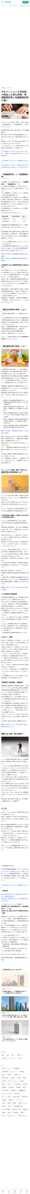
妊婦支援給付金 (18, 1106)
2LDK (4, 1081)
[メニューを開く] (2, 2)
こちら (8, 954)
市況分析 (4, 1058)
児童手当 (14, 1090)
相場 (4, 1112)
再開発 (25, 1109)
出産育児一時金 (17, 1109)
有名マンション (23, 1103)
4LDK (4, 1106)
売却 (8, 1055)
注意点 (13, 1078)
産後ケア (11, 1100)
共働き (4, 1100)
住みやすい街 (23, 1115)
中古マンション (7, 1068)
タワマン (10, 1084)
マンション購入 (7, 1096)
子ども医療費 (6, 1109)
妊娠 (9, 1103)
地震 (25, 1078)
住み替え (18, 1084)
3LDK (22, 1081)
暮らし (13, 1055)
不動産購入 (17, 1068)
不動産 (22, 1071)
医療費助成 (22, 1090)
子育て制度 (6, 1078)
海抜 (19, 1078)
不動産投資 (6, 1071)
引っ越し (17, 1093)
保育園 (18, 1087)
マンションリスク (7, 1093)
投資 (25, 1087)
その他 (20, 1058)
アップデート (12, 1058)
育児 (10, 1106)
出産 (4, 1103)
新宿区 (4, 1087)
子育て (10, 1074)
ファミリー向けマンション (9, 1115)
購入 (3, 1055)
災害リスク (20, 1055)
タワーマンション (13, 1081)
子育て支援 (6, 1090)
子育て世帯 (17, 1096)
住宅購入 (11, 1087)
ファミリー (20, 1100)
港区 (15, 1103)
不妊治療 (16, 1112)
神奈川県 (25, 1096)
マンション (14, 1071)
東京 (22, 1112)
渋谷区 (25, 1084)
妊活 (9, 1112)
